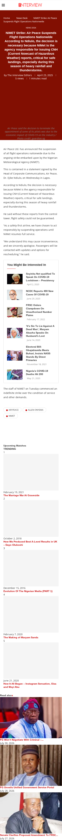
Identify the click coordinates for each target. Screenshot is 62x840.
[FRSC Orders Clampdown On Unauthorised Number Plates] (15, 312)
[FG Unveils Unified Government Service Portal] (31, 765)
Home (6, 18)
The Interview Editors (19, 75)
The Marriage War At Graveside (21, 495)
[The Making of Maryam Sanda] (31, 614)
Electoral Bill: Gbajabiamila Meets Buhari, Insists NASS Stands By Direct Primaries (38, 353)
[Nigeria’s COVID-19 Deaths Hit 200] (15, 375)
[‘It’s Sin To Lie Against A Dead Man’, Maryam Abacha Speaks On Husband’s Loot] (15, 333)
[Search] (58, 5)
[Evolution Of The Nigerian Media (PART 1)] (31, 568)
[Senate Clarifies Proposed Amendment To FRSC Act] (31, 812)
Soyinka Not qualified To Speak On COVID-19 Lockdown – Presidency (40, 277)
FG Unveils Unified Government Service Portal (27, 787)
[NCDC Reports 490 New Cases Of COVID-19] (15, 295)
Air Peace (14, 409)
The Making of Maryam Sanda (20, 637)
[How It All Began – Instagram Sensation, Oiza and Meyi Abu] (31, 660)
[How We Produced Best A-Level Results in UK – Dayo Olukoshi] (31, 518)
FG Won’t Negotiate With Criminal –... (22, 739)
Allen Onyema (35, 409)
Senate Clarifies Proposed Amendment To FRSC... (29, 835)
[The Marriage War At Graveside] (31, 472)
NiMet (12, 415)
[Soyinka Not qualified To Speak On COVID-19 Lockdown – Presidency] (15, 279)
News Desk (22, 18)
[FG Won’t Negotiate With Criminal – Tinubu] (31, 717)
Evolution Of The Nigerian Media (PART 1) (28, 591)
